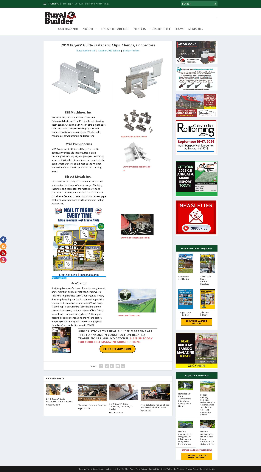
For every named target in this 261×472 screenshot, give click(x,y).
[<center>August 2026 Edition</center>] (185, 299)
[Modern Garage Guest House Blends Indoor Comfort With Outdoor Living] (207, 424)
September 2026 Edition (184, 277)
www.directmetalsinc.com (135, 237)
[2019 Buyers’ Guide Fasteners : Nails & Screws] (60, 389)
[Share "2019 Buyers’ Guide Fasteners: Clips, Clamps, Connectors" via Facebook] (101, 366)
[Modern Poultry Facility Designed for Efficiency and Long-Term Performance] (185, 424)
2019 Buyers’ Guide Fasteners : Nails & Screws (59, 400)
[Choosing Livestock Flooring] (92, 392)
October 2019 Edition (109, 50)
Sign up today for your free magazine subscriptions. (115, 340)
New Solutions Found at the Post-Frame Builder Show (155, 406)
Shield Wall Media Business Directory (205, 280)
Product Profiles (131, 50)
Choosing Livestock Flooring (92, 405)
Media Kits (195, 29)
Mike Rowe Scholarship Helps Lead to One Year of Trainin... (86, 3)
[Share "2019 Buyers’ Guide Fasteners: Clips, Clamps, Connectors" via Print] (123, 366)
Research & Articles (115, 29)
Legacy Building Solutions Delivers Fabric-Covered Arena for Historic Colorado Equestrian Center (207, 405)
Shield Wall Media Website (172, 469)
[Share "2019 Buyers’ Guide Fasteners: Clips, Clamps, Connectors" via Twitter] (106, 366)
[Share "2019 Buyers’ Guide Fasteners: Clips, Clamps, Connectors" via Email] (117, 366)
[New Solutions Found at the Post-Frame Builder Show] (155, 392)
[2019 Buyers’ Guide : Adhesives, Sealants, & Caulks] (123, 392)
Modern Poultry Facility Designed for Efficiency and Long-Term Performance (185, 437)
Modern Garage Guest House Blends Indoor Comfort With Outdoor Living (207, 437)
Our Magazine (68, 29)
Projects (139, 29)
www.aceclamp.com (129, 315)
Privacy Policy (192, 469)
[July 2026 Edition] (207, 299)
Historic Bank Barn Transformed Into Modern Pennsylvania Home (184, 399)
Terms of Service (207, 469)
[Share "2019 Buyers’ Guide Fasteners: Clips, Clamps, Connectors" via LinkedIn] (112, 366)
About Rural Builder (138, 469)
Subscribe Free (160, 29)
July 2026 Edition (204, 313)
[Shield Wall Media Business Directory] (207, 264)
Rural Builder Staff (85, 50)
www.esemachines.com (134, 136)
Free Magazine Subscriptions (91, 469)
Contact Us (154, 469)
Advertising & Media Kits (117, 469)
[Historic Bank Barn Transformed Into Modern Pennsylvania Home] (185, 386)
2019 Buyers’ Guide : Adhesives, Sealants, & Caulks (120, 406)
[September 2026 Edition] (185, 264)
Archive (88, 29)
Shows (179, 29)
